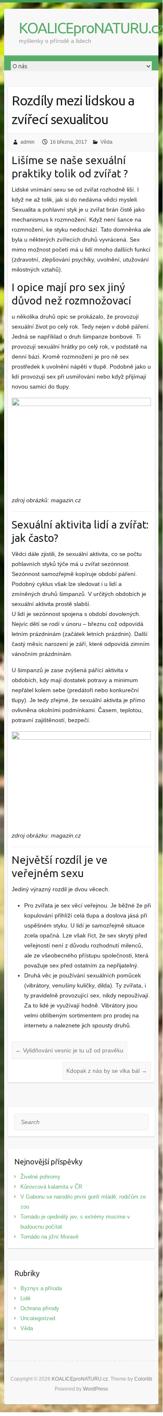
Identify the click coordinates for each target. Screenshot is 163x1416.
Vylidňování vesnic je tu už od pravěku (69, 1050)
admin (27, 142)
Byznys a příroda (41, 1288)
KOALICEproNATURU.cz (91, 27)
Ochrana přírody (39, 1308)
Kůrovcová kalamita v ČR (51, 1187)
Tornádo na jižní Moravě (49, 1237)
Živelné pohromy (40, 1177)
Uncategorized (37, 1318)
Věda (106, 142)
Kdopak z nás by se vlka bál (106, 1070)
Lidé (25, 1298)
